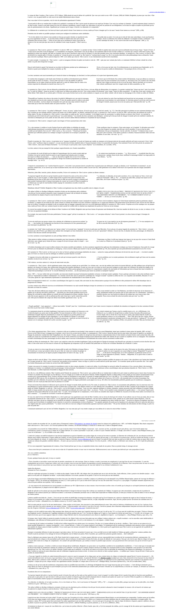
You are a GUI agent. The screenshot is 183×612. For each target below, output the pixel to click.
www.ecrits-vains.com (77, 508)
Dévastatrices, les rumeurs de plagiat (86, 423)
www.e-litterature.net (84, 439)
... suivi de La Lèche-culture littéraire (156, 12)
